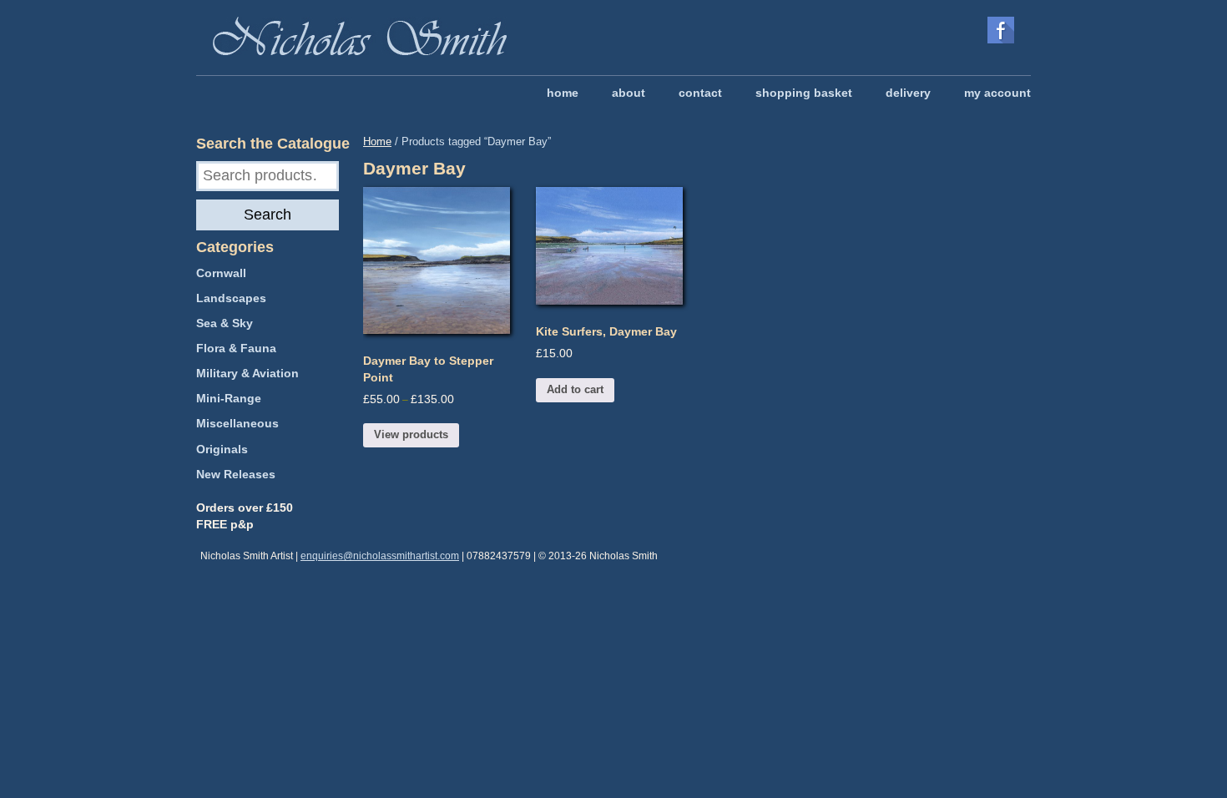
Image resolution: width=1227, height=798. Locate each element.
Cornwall (221, 273)
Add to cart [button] (575, 389)
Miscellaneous (237, 423)
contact (700, 92)
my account (997, 92)
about (628, 92)
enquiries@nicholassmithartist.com (379, 556)
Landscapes (231, 298)
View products (411, 434)
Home (377, 141)
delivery (908, 92)
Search (267, 214)
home (562, 92)
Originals (222, 449)
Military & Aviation (247, 373)
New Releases (235, 474)
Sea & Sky (224, 323)
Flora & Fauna (236, 348)
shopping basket (803, 92)
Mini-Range (228, 398)
